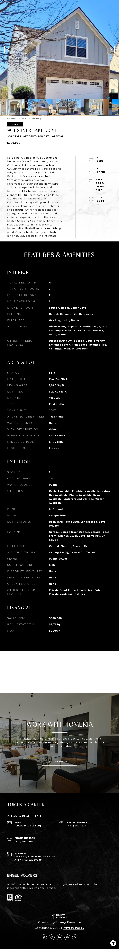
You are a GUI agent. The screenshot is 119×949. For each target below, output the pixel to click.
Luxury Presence (68, 922)
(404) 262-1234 (76, 825)
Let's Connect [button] (59, 761)
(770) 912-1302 (24, 841)
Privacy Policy (73, 928)
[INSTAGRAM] (52, 937)
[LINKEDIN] (59, 937)
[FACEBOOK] (44, 937)
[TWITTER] (75, 937)
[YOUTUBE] (67, 937)
